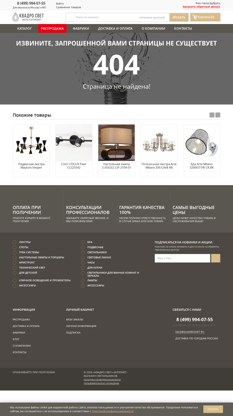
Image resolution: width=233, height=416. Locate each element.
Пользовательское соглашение (101, 383)
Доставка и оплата (115, 28)
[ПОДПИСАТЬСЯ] (215, 258)
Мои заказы (74, 319)
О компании (153, 28)
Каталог (24, 28)
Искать (179, 17)
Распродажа (52, 28)
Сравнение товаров (68, 7)
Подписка (73, 332)
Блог (16, 339)
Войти (59, 3)
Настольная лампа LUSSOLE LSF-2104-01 (116, 165)
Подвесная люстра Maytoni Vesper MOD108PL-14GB (31, 166)
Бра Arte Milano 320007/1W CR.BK (202, 165)
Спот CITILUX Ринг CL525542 (73, 165)
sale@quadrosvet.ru (189, 332)
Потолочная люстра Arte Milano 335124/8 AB (159, 165)
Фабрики (81, 28)
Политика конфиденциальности (102, 379)
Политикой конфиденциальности (112, 411)
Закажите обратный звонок (201, 6)
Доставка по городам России (196, 338)
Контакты (183, 28)
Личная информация (81, 326)
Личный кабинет (80, 310)
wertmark (159, 17)
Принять (213, 409)
